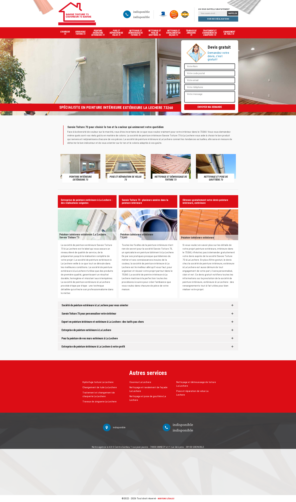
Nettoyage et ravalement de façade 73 (173, 32)
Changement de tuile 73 (229, 32)
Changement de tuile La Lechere (99, 387)
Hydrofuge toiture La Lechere (97, 382)
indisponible (141, 11)
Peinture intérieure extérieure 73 (98, 32)
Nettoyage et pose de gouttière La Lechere (148, 398)
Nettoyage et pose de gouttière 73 (154, 32)
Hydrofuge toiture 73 (80, 32)
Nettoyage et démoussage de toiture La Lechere (196, 384)
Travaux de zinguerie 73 (191, 32)
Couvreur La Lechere (140, 382)
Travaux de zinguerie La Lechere (99, 401)
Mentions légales (166, 499)
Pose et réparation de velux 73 (116, 32)
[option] (80, 168)
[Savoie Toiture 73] (77, 14)
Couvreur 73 (65, 32)
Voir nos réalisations (218, 19)
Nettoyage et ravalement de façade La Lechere (149, 389)
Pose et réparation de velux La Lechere (192, 393)
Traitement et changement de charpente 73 (209, 32)
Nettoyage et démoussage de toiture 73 (135, 32)
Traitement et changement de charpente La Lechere (98, 394)
